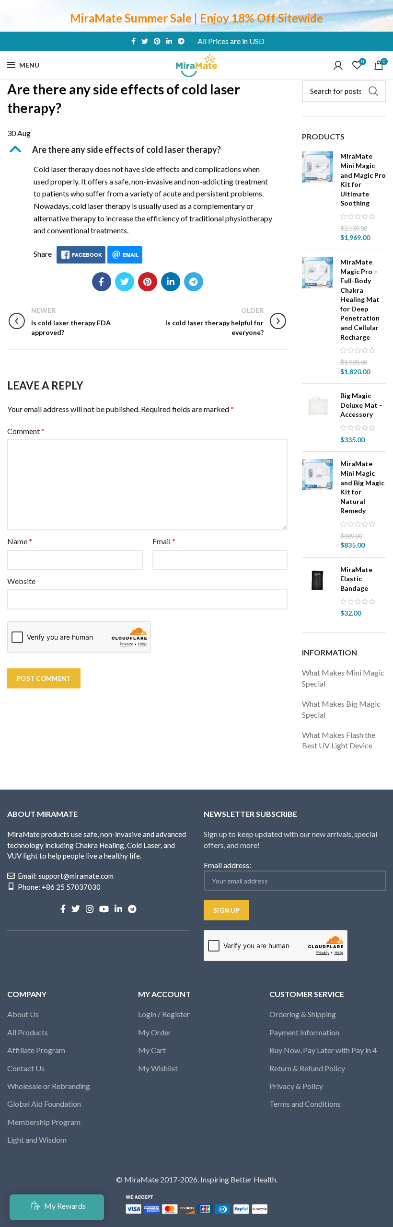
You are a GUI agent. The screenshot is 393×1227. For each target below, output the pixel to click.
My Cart (152, 1050)
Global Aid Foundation (44, 1103)
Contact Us (26, 1068)
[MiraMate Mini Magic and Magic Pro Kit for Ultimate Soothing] (317, 196)
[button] (147, 149)
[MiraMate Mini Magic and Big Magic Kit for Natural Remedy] (317, 504)
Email (163, 541)
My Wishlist (158, 1068)
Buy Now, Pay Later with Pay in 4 (323, 1050)
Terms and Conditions (305, 1103)
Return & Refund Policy (307, 1068)
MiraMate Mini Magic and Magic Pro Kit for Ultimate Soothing (363, 179)
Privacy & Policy (296, 1085)
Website (21, 580)
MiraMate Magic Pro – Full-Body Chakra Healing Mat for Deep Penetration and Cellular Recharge (360, 299)
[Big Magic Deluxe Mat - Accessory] (317, 417)
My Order (154, 1032)
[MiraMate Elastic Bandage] (317, 591)
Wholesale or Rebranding (48, 1085)
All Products (27, 1032)
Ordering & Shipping (302, 1014)
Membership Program (44, 1121)
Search (373, 91)
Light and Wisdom (37, 1139)
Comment (26, 431)
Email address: (227, 865)
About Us (23, 1014)
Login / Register (164, 1014)
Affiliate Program (36, 1050)
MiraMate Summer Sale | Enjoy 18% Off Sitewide (196, 18)
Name (19, 541)
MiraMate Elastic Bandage (356, 578)
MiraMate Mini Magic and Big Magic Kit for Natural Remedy (362, 487)
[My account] (338, 65)
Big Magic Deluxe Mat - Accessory (361, 404)
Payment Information (304, 1032)
